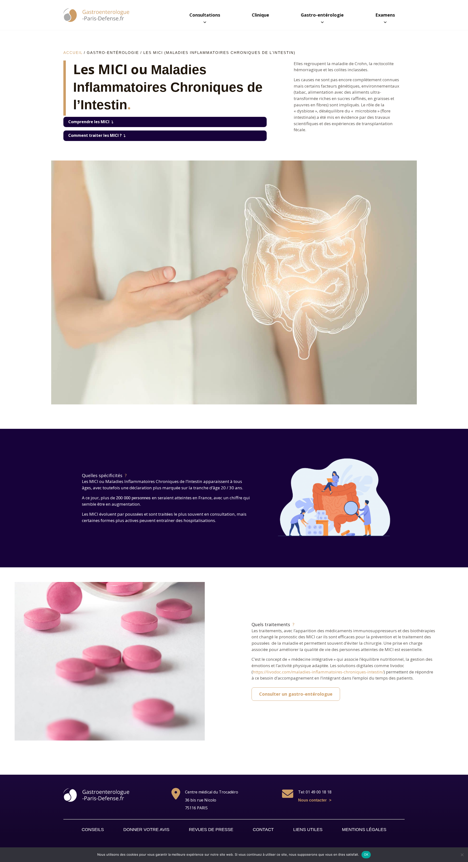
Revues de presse (211, 829)
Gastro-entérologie (322, 15)
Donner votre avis (146, 829)
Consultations (204, 15)
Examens (385, 15)
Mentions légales (364, 829)
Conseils (93, 829)
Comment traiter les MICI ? (95, 135)
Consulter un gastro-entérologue (295, 694)
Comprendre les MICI (88, 121)
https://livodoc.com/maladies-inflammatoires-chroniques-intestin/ (318, 672)
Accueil (72, 52)
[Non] (461, 854)
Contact (263, 829)
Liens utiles (307, 829)
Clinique (260, 15)
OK (366, 854)
